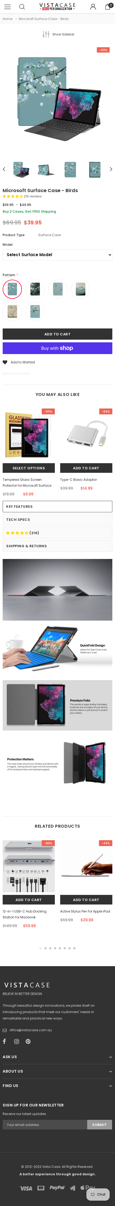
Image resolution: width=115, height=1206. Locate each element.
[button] (13, 196)
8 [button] (74, 948)
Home (7, 19)
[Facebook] (7, 1042)
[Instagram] (18, 1042)
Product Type (14, 235)
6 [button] (65, 948)
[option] (57, 100)
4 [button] (55, 948)
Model (8, 244)
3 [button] (50, 948)
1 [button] (41, 948)
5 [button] (60, 948)
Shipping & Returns (26, 546)
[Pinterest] (30, 1042)
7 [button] (69, 948)
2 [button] (45, 948)
